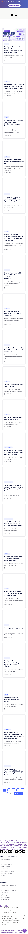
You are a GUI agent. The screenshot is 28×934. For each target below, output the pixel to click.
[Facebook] (1, 851)
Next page (18, 793)
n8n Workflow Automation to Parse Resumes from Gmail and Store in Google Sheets (13, 523)
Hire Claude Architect (6, 859)
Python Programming (6, 895)
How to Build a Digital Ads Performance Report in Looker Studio (14, 161)
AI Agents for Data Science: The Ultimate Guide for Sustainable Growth (13, 558)
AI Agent (7, 43)
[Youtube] (16, 851)
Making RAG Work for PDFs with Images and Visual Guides (12, 699)
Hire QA (3, 875)
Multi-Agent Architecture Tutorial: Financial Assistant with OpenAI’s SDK (13, 593)
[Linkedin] (9, 851)
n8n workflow (8, 447)
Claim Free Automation (14, 5)
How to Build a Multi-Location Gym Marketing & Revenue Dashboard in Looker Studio (14, 86)
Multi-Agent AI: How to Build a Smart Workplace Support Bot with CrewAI (14, 350)
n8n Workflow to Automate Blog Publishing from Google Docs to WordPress (13, 452)
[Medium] (23, 851)
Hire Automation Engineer (7, 871)
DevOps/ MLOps (5, 899)
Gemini (6, 694)
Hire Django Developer (6, 873)
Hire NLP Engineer (5, 866)
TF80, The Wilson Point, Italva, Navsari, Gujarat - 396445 (14, 923)
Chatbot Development (6, 888)
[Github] (20, 851)
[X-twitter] (5, 851)
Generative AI (4, 892)
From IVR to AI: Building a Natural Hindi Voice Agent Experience (12, 313)
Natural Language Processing (8, 890)
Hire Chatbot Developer (7, 869)
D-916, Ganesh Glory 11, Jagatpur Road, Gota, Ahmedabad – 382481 (13, 915)
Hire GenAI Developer (6, 862)
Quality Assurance (5, 897)
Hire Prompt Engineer (6, 864)
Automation (7, 729)
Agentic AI (7, 81)
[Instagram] (12, 851)
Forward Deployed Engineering (9, 885)
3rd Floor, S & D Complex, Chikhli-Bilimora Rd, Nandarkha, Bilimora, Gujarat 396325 (13, 919)
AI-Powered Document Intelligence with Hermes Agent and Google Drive (12, 199)
